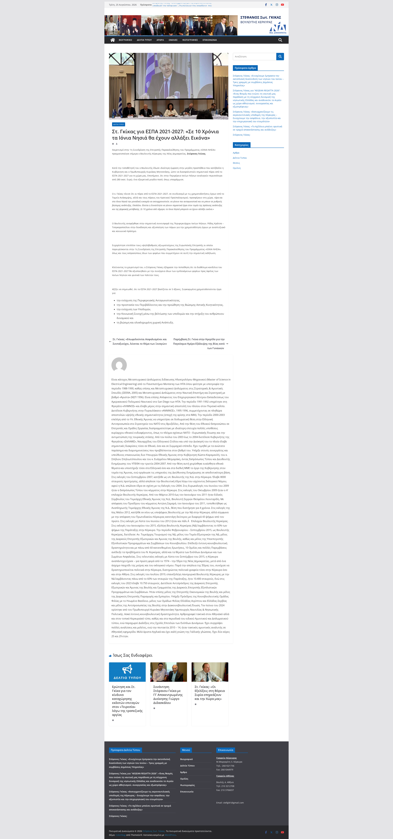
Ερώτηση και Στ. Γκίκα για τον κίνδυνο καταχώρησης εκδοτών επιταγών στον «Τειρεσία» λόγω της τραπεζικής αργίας (127, 701)
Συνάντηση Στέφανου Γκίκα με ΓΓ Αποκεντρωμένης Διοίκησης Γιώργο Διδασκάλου (168, 695)
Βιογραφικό (125, 39)
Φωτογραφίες (190, 39)
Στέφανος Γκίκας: (241, 134)
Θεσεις (236, 162)
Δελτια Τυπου (118, 124)
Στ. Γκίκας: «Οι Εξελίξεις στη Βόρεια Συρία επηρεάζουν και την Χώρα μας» (210, 693)
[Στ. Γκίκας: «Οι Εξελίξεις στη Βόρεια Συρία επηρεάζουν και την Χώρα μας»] (210, 664)
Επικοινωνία (210, 39)
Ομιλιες (237, 167)
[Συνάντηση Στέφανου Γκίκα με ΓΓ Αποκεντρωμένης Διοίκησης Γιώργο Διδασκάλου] (168, 664)
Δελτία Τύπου (144, 39)
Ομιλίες (173, 39)
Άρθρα (160, 39)
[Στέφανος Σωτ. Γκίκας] (196, 17)
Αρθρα (236, 152)
